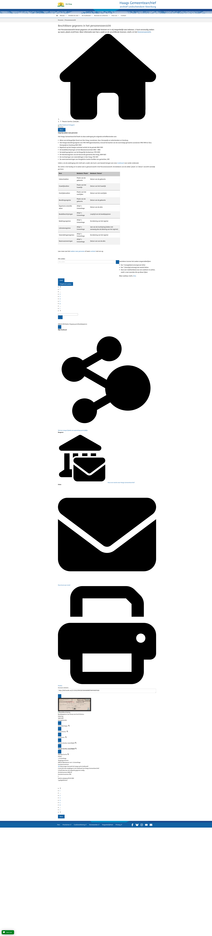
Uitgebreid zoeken (65, 284)
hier (134, 276)
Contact (123, 16)
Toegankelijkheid (107, 825)
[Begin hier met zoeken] (108, 119)
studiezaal (120, 163)
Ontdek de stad (73, 16)
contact (93, 251)
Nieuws (62, 16)
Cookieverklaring (79, 825)
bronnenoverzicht (144, 32)
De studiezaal (86, 16)
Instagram (141, 825)
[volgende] (60, 311)
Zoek (61, 280)
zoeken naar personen (77, 251)
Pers (58, 825)
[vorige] (60, 287)
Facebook (132, 825)
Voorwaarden (93, 825)
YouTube (146, 825)
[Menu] (59, 327)
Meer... (62, 130)
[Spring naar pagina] (60, 317)
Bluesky (137, 825)
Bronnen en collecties (101, 16)
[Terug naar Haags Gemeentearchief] (64, 4)
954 (59, 766)
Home (57, 15)
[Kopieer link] (59, 696)
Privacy (118, 825)
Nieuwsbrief (151, 825)
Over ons (114, 16)
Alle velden (61, 259)
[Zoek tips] (117, 262)
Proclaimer (66, 825)
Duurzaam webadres (63, 687)
